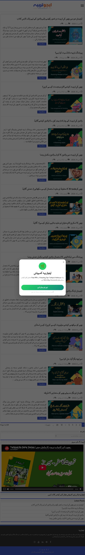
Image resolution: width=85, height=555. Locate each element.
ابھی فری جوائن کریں (42, 287)
